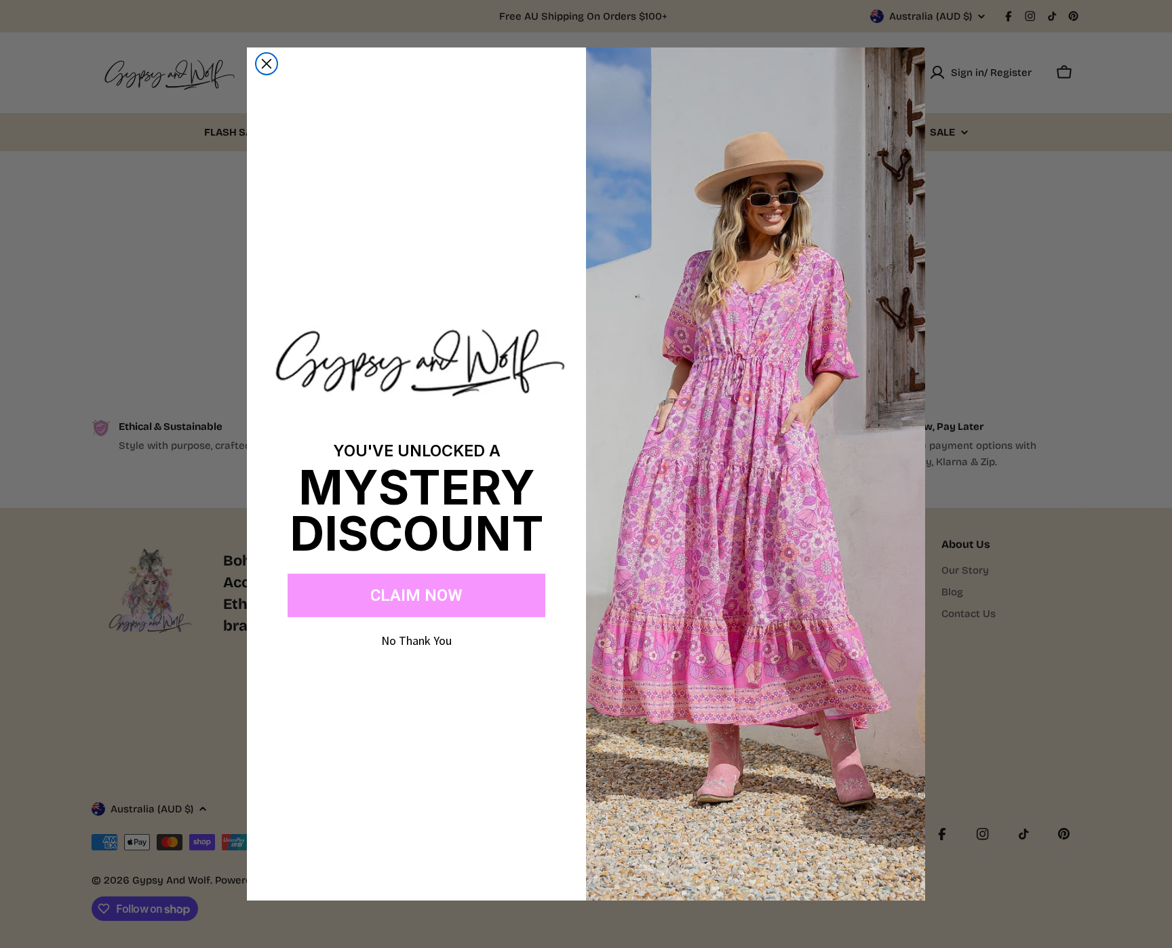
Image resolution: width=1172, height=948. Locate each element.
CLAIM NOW (416, 595)
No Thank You (416, 640)
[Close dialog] (266, 64)
